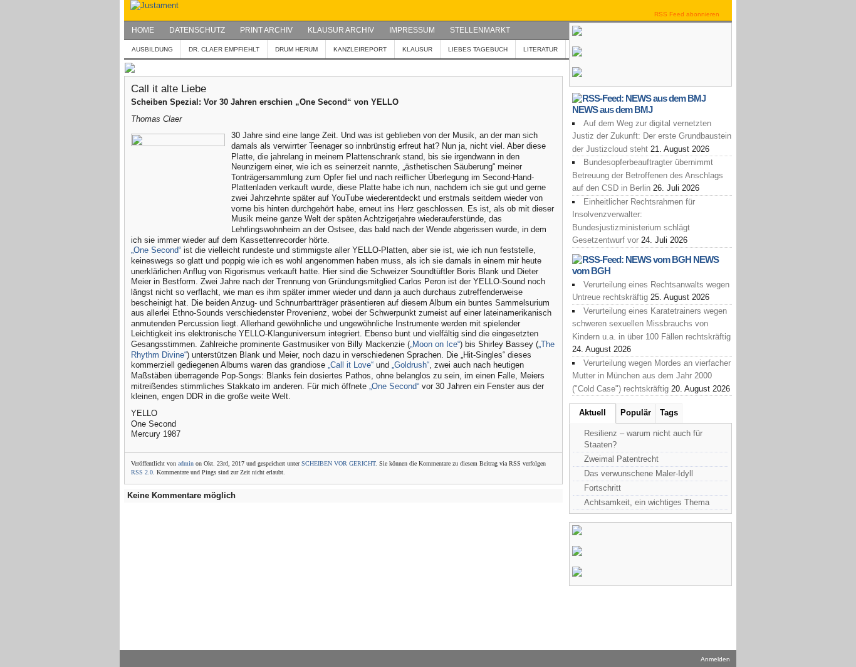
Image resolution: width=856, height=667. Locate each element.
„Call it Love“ (350, 365)
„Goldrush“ (410, 365)
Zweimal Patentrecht (621, 459)
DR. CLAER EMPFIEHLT (224, 49)
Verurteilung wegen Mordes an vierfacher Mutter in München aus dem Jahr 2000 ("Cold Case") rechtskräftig (651, 375)
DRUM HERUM (296, 49)
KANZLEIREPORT (360, 49)
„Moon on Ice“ (435, 344)
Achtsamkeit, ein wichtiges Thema (646, 502)
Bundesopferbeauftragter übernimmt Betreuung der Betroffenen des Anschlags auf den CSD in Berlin (647, 175)
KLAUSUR (417, 49)
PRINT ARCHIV (266, 30)
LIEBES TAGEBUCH (478, 49)
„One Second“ (156, 250)
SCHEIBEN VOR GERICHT (338, 463)
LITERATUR (540, 49)
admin (186, 463)
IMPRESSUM (412, 30)
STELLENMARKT (480, 30)
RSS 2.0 (142, 472)
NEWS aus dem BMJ (612, 109)
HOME (143, 30)
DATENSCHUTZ (197, 30)
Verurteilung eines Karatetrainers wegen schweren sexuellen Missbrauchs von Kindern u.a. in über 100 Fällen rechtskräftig (651, 323)
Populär (635, 412)
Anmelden (715, 659)
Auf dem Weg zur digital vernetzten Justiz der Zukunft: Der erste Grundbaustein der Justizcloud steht (651, 136)
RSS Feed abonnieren (686, 14)
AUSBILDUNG (152, 49)
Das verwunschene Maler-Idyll (638, 473)
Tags (669, 412)
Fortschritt (602, 488)
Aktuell (592, 412)
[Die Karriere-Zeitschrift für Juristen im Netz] (151, 5)
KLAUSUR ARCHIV (341, 30)
